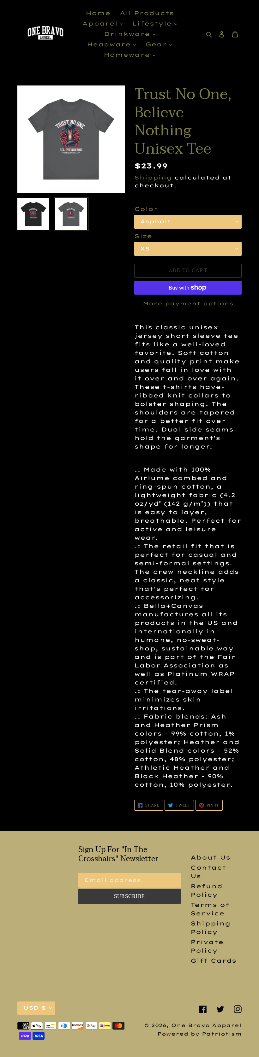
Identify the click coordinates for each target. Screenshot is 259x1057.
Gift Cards (213, 960)
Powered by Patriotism (199, 1034)
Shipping (153, 177)
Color (146, 209)
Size (143, 236)
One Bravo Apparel (206, 1025)
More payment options (188, 303)
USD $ (34, 1008)
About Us (210, 857)
